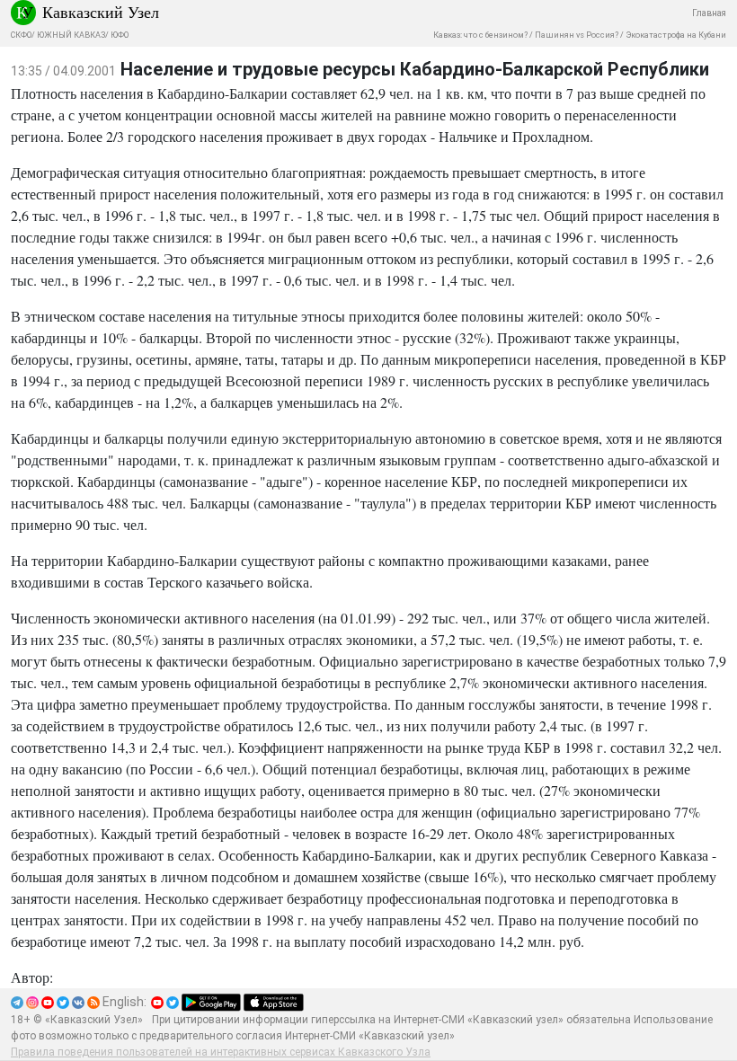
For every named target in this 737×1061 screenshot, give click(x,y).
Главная (709, 13)
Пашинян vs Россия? (576, 35)
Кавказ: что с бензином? (480, 35)
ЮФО (120, 35)
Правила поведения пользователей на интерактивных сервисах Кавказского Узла (221, 1052)
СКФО (21, 35)
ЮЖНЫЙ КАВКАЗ (71, 35)
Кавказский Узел (100, 11)
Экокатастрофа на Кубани (676, 35)
